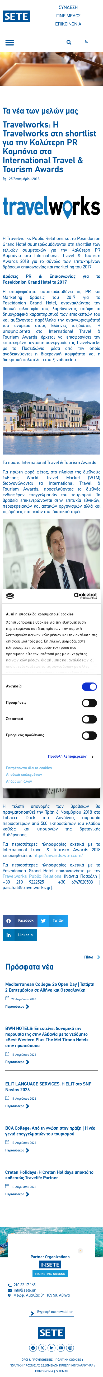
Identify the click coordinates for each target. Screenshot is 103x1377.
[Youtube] (61, 1348)
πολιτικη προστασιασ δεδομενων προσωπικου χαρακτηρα (51, 1365)
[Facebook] (33, 1348)
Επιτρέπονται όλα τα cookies (29, 768)
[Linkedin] (51, 1348)
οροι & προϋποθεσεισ (37, 1359)
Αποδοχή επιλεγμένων (24, 775)
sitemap (62, 1371)
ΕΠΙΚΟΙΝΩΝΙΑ (68, 24)
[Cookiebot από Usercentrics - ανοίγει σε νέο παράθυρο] (74, 596)
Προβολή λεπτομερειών (67, 757)
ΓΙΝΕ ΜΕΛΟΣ (68, 16)
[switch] (89, 703)
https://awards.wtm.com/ (58, 856)
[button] (10, 42)
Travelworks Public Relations (32, 876)
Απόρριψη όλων (19, 782)
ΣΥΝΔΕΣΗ (68, 8)
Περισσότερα (15, 1007)
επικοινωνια (44, 1371)
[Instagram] (70, 1348)
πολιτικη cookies (68, 1359)
